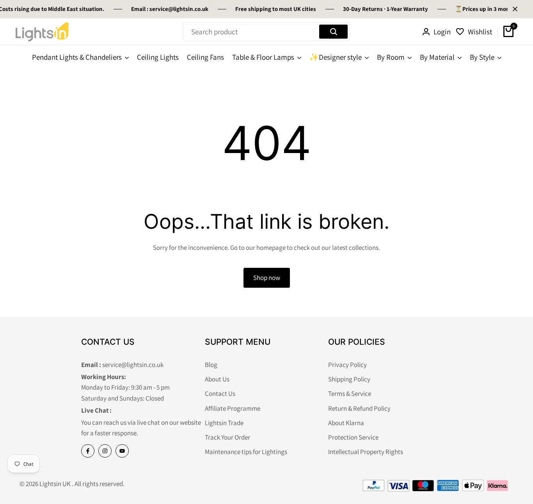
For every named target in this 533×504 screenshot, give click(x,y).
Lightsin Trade (224, 423)
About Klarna (346, 423)
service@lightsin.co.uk (178, 8)
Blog (211, 364)
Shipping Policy (349, 379)
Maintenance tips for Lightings (246, 451)
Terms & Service (349, 393)
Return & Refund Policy (359, 408)
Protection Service (353, 437)
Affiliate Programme (232, 408)
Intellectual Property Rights (365, 451)
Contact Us (220, 393)
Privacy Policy (347, 364)
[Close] (513, 9)
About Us (217, 379)
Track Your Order (227, 437)
